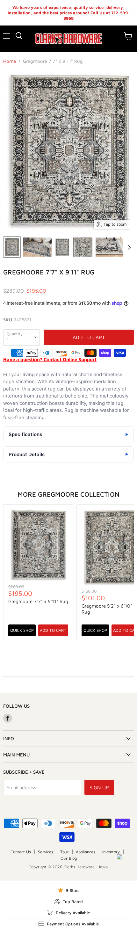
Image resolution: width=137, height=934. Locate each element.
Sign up (99, 787)
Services (45, 851)
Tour (64, 851)
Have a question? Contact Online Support (50, 359)
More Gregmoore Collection (68, 494)
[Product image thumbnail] (37, 247)
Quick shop (22, 630)
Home (9, 61)
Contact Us (21, 851)
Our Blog (69, 858)
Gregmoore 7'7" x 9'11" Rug (38, 601)
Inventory (111, 851)
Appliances (85, 851)
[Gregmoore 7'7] (12, 247)
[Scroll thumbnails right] (128, 247)
